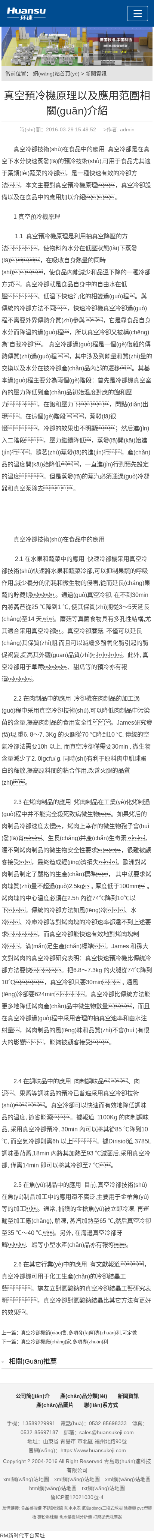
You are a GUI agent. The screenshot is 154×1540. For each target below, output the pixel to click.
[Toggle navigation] (137, 13)
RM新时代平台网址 (22, 1535)
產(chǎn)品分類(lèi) (83, 1396)
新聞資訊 (96, 74)
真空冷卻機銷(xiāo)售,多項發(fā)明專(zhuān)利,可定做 (79, 1332)
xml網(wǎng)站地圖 (26, 1479)
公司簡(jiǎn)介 (33, 1396)
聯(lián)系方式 (101, 1405)
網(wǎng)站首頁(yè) (56, 74)
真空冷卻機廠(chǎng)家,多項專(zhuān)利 (64, 1341)
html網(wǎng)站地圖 (53, 1488)
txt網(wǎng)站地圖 (103, 1488)
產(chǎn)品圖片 (55, 1405)
